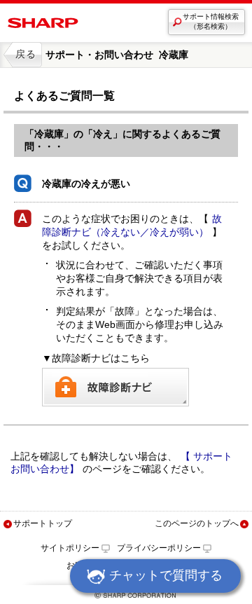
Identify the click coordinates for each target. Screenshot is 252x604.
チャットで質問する (166, 575)
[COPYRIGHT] (126, 598)
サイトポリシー (70, 548)
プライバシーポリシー (159, 548)
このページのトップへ (197, 523)
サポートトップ (42, 523)
